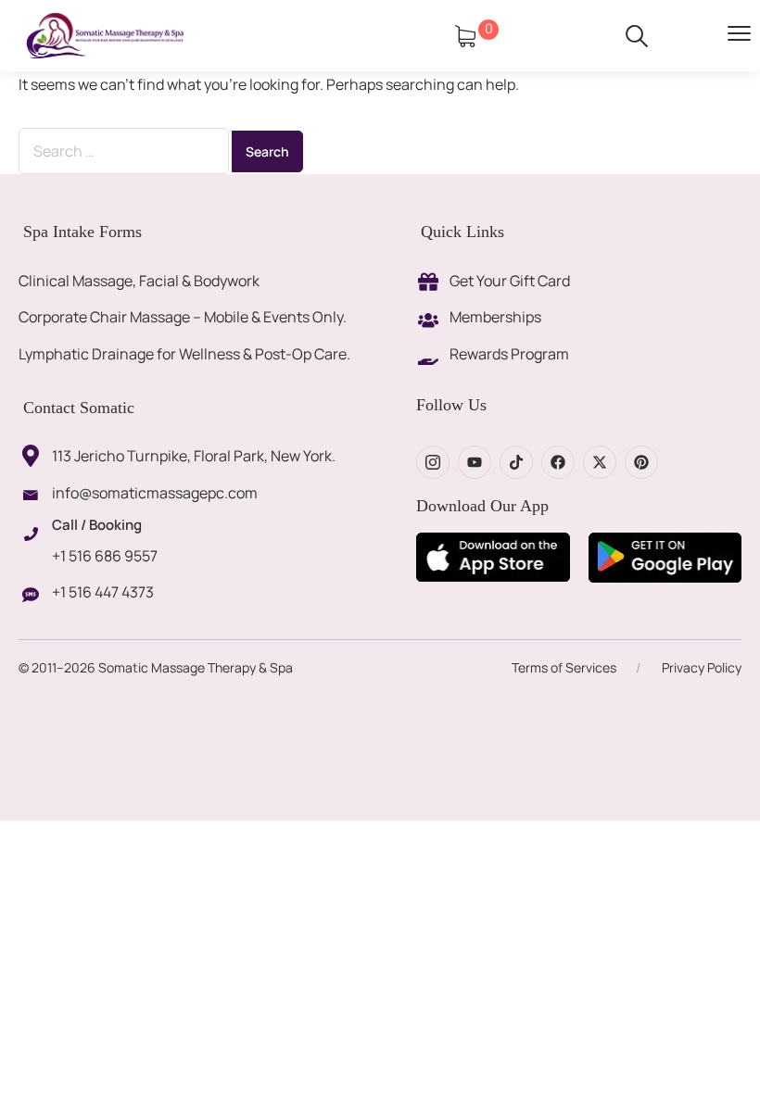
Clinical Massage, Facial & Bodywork (139, 280)
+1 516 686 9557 (105, 556)
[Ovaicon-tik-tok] (516, 462)
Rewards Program (509, 354)
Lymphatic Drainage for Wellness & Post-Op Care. (184, 354)
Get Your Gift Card (510, 280)
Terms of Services (564, 667)
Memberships (495, 317)
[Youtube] (474, 462)
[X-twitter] (599, 462)
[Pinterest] (641, 462)
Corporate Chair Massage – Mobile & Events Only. (183, 317)
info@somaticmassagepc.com (155, 493)
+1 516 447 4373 (103, 592)
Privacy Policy (701, 667)
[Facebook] (558, 462)
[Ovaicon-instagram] (433, 462)
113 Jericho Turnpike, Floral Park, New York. (194, 456)
